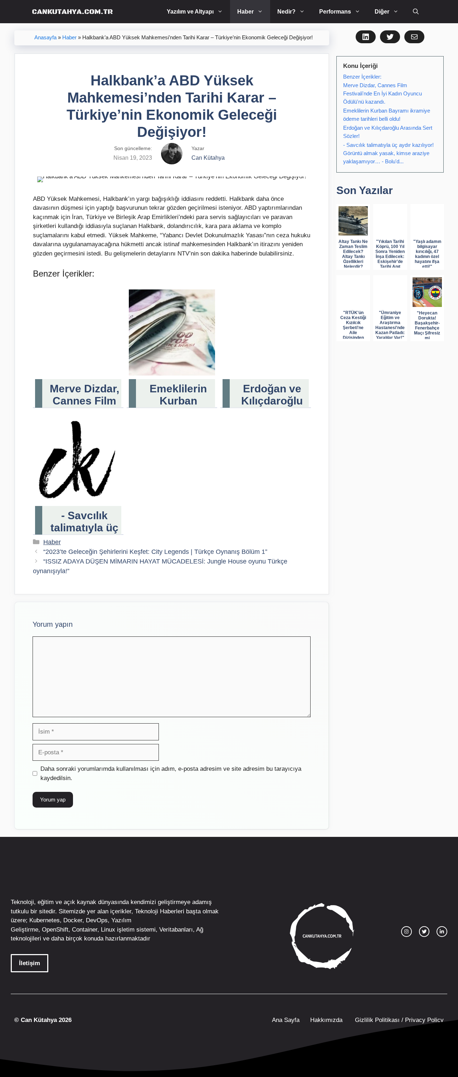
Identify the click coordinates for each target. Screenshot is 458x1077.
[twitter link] (424, 931)
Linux (108, 929)
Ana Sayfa (285, 1020)
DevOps (97, 920)
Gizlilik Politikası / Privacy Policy (398, 1020)
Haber (245, 12)
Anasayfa (45, 37)
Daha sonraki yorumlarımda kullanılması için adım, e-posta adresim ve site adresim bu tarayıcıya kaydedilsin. (170, 773)
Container (84, 929)
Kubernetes (44, 920)
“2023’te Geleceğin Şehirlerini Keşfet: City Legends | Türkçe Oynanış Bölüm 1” (155, 551)
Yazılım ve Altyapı (190, 12)
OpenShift (55, 929)
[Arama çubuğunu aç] (416, 11)
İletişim (29, 963)
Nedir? (286, 12)
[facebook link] (442, 931)
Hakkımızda (326, 1020)
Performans (335, 12)
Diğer (382, 12)
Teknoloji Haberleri (159, 911)
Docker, (73, 920)
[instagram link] (406, 931)
